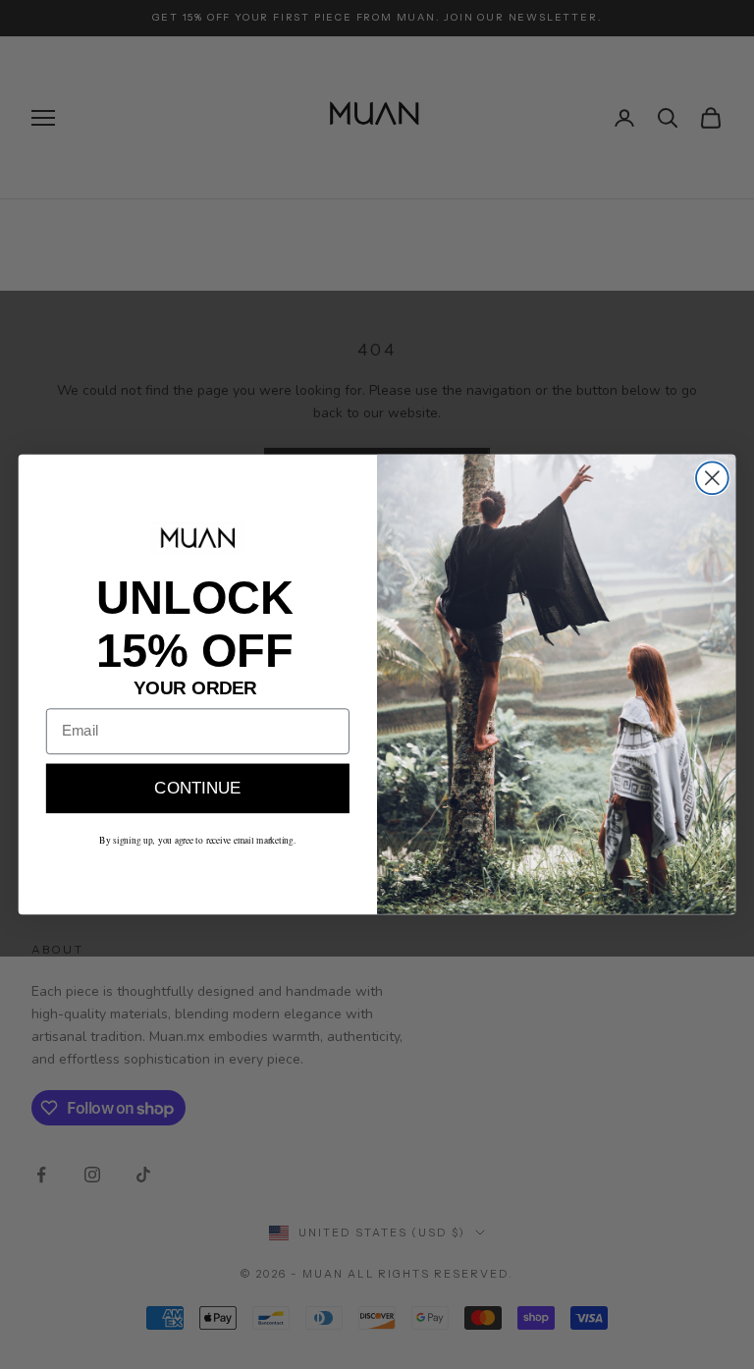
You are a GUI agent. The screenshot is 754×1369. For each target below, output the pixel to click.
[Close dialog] (712, 478)
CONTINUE (197, 788)
